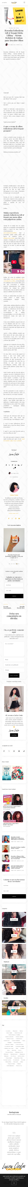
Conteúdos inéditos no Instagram (14, 1114)
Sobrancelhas (8, 1061)
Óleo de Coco (19, 1065)
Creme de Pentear (19, 1044)
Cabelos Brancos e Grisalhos (14, 1034)
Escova (19, 1050)
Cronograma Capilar (20, 1046)
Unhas (21, 1061)
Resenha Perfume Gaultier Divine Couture (18, 847)
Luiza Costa (13, 44)
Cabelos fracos (19, 1038)
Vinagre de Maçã (11, 1063)
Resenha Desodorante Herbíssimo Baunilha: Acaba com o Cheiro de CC (14, 556)
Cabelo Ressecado (18, 1032)
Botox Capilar (9, 1032)
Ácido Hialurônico (10, 1065)
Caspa (23, 1040)
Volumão (19, 1063)
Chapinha (9, 1042)
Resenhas (11, 28)
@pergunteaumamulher (10, 233)
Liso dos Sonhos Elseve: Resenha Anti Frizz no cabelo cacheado (17, 867)
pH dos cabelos (21, 1056)
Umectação (16, 1061)
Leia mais (14, 735)
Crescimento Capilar (9, 1046)
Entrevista (14, 1050)
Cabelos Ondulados (16, 1040)
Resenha (23, 1059)
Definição (22, 1048)
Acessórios (8, 1030)
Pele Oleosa (13, 1056)
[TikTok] (24, 751)
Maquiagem (6, 961)
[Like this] (14, 468)
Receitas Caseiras (7, 1059)
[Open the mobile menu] (24, 2)
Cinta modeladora (17, 1042)
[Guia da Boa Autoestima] (6, 772)
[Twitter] (9, 465)
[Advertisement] (14, 76)
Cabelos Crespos (10, 1038)
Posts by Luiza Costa (13, 513)
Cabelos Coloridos (19, 1036)
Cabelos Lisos (7, 1040)
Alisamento (15, 1030)
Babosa (21, 1030)
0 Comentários (14, 477)
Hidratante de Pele (19, 1052)
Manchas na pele (14, 1054)
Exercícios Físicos (9, 1052)
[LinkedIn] (18, 465)
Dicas (8, 1050)
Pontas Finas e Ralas (18, 1058)
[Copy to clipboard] (21, 465)
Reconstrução (16, 1059)
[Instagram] (14, 751)
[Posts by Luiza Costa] (6, 44)
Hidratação (6, 1054)
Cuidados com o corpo (8, 1048)
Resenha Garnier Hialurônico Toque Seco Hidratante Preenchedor (17, 838)
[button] (9, 564)
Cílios (17, 1048)
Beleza (17, 28)
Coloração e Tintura (9, 1044)
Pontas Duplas (9, 1058)
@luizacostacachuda (9, 238)
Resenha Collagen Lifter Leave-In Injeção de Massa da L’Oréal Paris (18, 857)
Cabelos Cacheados (9, 1036)
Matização (6, 1056)
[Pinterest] (12, 465)
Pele (14, 28)
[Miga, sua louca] (17, 772)
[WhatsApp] (15, 465)
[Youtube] (19, 751)
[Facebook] (6, 465)
